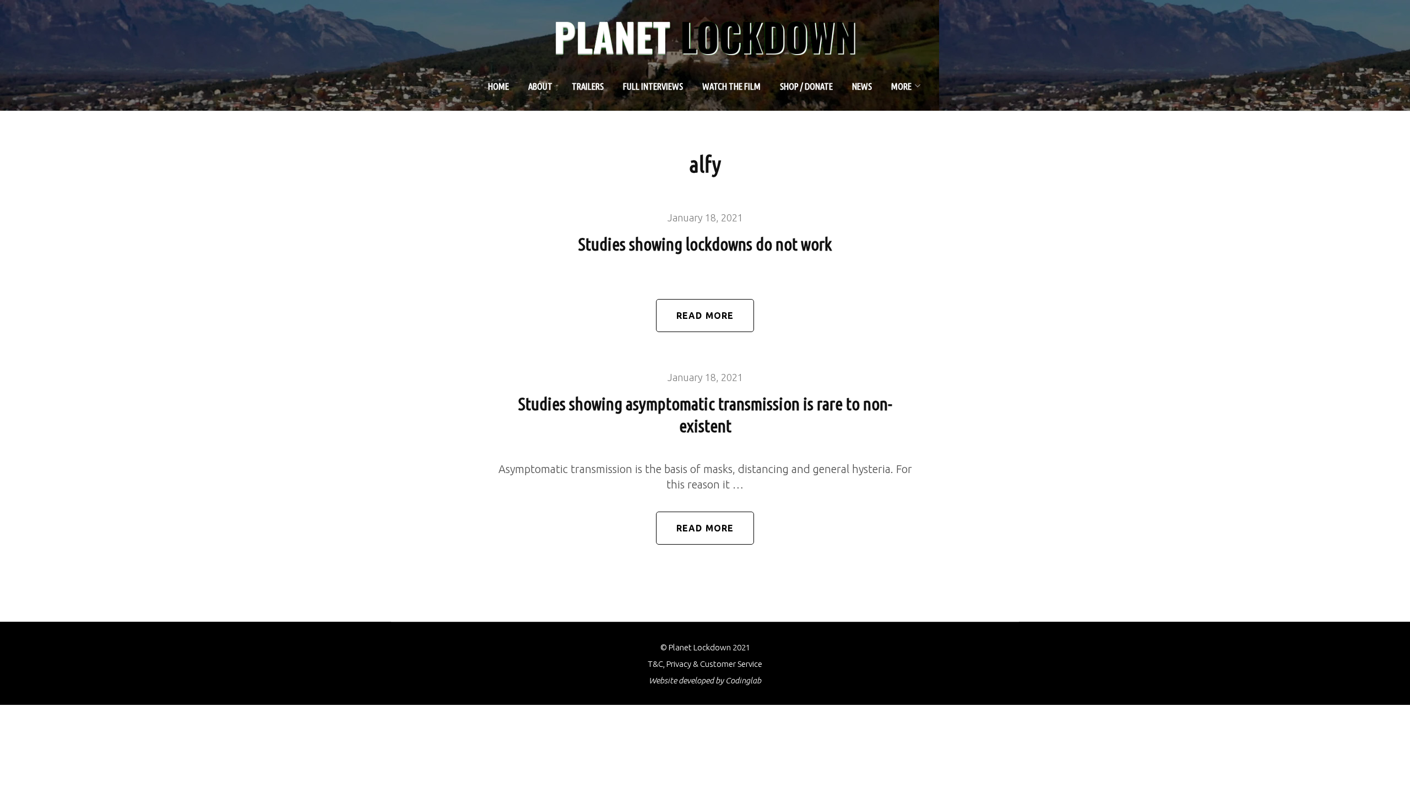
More (901, 86)
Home (498, 86)
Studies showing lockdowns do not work (705, 244)
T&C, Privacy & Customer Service (705, 664)
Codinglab (743, 680)
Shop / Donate (806, 86)
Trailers (588, 86)
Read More (705, 316)
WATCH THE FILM (731, 86)
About (540, 86)
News (862, 86)
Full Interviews (653, 86)
